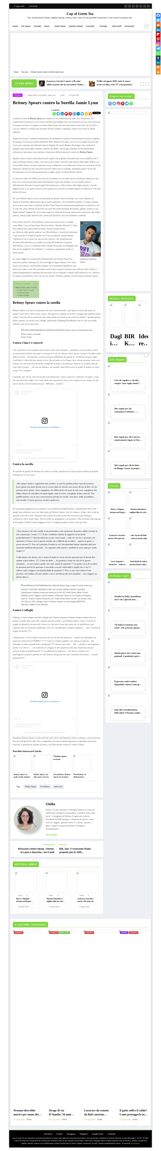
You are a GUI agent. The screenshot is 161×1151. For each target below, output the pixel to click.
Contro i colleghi (23, 295)
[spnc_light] (146, 26)
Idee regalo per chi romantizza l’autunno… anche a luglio (125, 410)
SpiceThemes (135, 1143)
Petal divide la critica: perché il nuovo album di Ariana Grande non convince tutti (139, 563)
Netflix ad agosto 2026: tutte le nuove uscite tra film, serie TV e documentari (96, 83)
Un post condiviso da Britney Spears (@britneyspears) (45, 458)
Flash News (60, 26)
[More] (90, 114)
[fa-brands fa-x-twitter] (129, 6)
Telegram (84, 1134)
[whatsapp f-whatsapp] (148, 6)
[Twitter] (82, 114)
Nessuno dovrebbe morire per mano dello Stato (27, 1113)
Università (129, 26)
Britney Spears (36, 118)
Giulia (62, 95)
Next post (63, 845)
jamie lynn (52, 95)
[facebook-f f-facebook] (125, 6)
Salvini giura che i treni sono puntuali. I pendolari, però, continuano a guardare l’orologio (127, 655)
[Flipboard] (66, 114)
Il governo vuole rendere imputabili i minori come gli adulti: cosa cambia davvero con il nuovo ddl (127, 683)
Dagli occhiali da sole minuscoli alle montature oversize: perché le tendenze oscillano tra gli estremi (114, 340)
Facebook (48, 1134)
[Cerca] (139, 27)
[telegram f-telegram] (137, 6)
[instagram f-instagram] (133, 6)
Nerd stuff (116, 26)
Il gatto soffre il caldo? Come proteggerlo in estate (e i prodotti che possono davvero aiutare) (133, 1113)
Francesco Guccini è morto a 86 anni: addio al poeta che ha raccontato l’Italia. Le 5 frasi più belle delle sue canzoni (47, 83)
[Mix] (158, 67)
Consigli (103, 26)
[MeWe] (78, 114)
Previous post (49, 845)
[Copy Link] (86, 114)
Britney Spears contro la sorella (26, 287)
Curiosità (90, 26)
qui (49, 262)
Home (15, 26)
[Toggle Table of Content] (34, 284)
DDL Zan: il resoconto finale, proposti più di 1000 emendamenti (75, 850)
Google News (97, 1134)
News (46, 26)
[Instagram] (158, 43)
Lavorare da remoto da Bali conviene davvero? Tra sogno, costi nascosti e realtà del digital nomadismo (97, 1113)
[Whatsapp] (54, 114)
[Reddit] (158, 25)
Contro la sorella (23, 293)
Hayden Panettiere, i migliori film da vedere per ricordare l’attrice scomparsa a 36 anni (56, 900)
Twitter (59, 1134)
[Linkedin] (62, 114)
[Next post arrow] (100, 849)
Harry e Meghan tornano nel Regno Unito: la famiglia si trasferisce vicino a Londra (23, 900)
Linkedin (111, 1134)
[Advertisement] (80, 53)
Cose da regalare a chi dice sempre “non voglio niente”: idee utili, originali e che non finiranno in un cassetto (127, 382)
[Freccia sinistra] (142, 84)
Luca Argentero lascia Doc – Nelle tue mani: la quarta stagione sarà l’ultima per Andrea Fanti (117, 563)
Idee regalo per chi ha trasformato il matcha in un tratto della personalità (142, 340)
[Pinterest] (70, 114)
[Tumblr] (158, 58)
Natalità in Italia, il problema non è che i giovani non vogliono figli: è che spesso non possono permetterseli (127, 598)
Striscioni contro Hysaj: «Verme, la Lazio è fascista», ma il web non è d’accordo (36, 850)
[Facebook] (74, 114)
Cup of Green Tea (80, 14)
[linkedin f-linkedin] (144, 6)
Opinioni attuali (76, 26)
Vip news (17, 95)
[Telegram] (58, 114)
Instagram (71, 1134)
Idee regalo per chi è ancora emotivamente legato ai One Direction (127, 439)
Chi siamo (26, 26)
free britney (43, 95)
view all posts (51, 835)
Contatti (37, 26)
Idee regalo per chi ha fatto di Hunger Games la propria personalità (127, 467)
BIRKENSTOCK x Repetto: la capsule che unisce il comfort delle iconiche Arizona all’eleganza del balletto (128, 340)
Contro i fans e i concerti (26, 290)
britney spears (33, 95)
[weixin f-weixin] (140, 6)
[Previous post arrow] (14, 849)
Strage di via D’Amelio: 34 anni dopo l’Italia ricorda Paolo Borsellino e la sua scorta (61, 1113)
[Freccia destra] (147, 84)
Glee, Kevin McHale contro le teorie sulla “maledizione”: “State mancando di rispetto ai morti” (138, 537)
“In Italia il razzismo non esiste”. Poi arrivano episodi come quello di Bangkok (127, 627)
